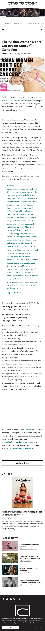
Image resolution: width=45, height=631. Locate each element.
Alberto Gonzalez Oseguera (28, 549)
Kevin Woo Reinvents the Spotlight (29, 545)
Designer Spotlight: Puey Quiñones (29, 569)
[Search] (41, 29)
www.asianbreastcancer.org (22, 448)
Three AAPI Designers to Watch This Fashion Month (30, 557)
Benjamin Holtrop (26, 561)
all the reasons (28, 429)
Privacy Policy (39, 627)
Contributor (27, 53)
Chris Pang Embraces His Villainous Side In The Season (31, 581)
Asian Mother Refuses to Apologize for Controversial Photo (22, 513)
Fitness (4, 53)
